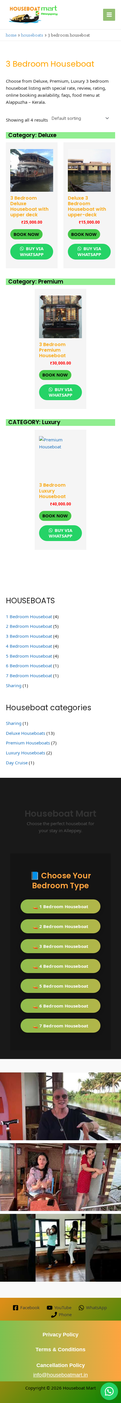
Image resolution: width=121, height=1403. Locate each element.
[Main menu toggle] (109, 15)
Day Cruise (17, 763)
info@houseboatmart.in (60, 1375)
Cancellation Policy (60, 1365)
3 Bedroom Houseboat (29, 636)
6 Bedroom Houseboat (29, 665)
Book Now (26, 234)
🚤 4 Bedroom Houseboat (60, 966)
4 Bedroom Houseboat (29, 646)
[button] (109, 1391)
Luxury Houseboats (25, 753)
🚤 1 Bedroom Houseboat (60, 906)
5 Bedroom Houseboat (29, 656)
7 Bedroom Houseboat (29, 675)
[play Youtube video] (60, 1106)
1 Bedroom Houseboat (29, 616)
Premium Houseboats (28, 743)
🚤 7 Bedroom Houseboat (60, 1026)
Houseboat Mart (79, 1388)
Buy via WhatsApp (31, 251)
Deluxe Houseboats (25, 733)
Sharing (13, 685)
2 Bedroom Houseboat (29, 626)
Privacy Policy (60, 1335)
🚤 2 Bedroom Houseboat (60, 926)
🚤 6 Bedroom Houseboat (60, 1006)
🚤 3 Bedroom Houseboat (60, 946)
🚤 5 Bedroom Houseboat (60, 986)
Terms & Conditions (60, 1349)
